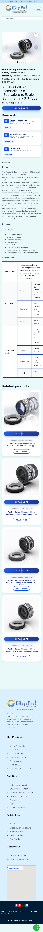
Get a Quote (21, 108)
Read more (21, 451)
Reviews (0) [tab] (7, 167)
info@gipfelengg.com (29, 1)
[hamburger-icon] (38, 9)
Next (36, 47)
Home (5, 69)
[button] (36, 34)
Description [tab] (7, 163)
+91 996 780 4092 (14, 1)
